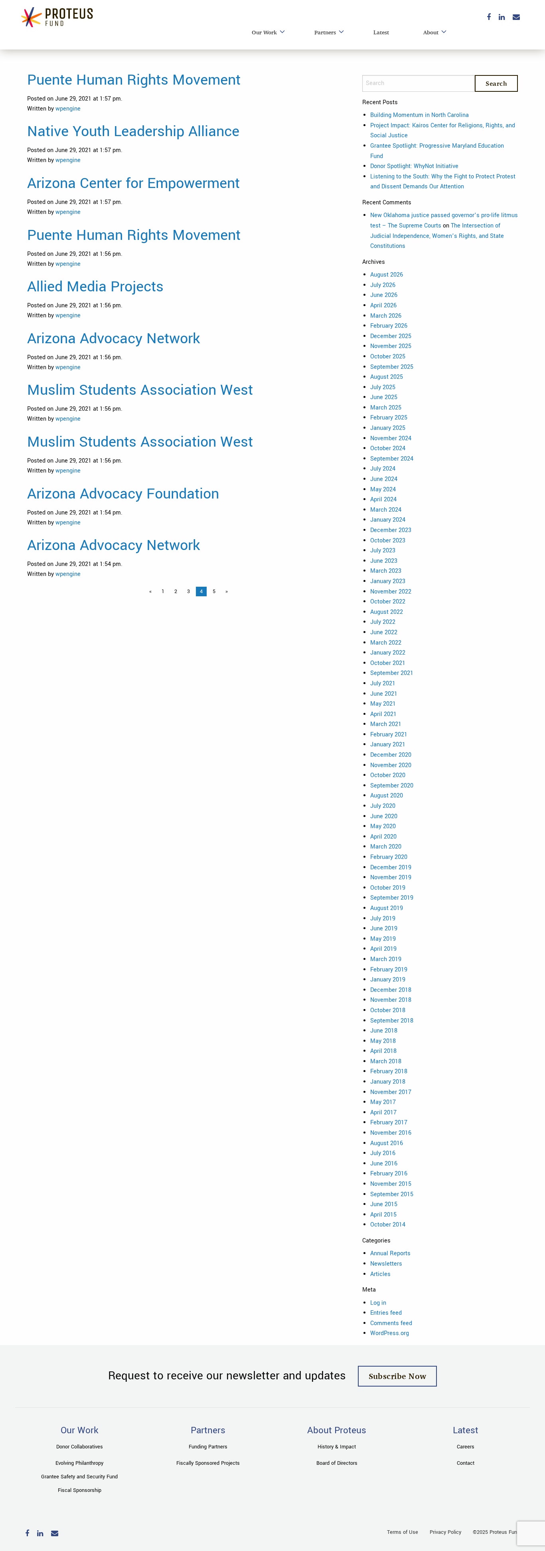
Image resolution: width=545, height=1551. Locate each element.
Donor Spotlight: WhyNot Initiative (414, 166)
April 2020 (383, 837)
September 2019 (391, 898)
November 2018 (390, 1000)
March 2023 (385, 571)
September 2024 (391, 459)
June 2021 (383, 694)
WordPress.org (389, 1333)
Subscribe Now (398, 1376)
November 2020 (390, 765)
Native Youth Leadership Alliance (133, 131)
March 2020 (385, 847)
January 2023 (387, 581)
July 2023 (382, 550)
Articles (380, 1274)
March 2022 (385, 643)
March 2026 (385, 316)
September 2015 (391, 1194)
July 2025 (382, 387)
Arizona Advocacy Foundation (123, 493)
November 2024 (390, 438)
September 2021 (391, 673)
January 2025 (387, 428)
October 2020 (387, 775)
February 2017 (388, 1122)
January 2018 (387, 1082)
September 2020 (391, 785)
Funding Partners (208, 1446)
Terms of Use (402, 1532)
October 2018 (387, 1010)
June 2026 (383, 295)
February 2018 (388, 1071)
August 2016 (386, 1143)
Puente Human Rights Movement (134, 79)
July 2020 (382, 806)
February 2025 (388, 417)
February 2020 (388, 857)
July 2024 (382, 469)
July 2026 (382, 285)
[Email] (516, 18)
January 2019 (387, 979)
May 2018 (383, 1041)
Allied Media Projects (95, 286)
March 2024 (385, 510)
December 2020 (390, 755)
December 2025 (390, 336)
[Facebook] (489, 18)
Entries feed (386, 1313)
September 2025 (391, 367)
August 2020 (386, 795)
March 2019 (385, 959)
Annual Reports (390, 1253)
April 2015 (383, 1215)
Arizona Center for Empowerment (133, 183)
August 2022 (386, 612)
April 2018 (383, 1051)
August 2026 (386, 275)
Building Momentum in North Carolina (419, 115)
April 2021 (383, 714)
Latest (381, 32)
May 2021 (383, 704)
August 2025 (386, 377)
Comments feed (391, 1323)
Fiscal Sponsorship (79, 1490)
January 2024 (387, 520)
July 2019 (382, 918)
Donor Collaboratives (79, 1446)
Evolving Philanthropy (79, 1463)
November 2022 (390, 592)
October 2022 (387, 601)
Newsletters (386, 1264)
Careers (465, 1446)
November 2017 (390, 1092)
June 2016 (383, 1163)
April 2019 (383, 949)
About (430, 32)
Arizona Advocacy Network (113, 338)
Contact (465, 1463)
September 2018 (391, 1021)
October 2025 (387, 356)
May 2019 (383, 939)
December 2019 (390, 867)
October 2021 (387, 663)
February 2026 (388, 326)
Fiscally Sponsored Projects (208, 1463)
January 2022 (387, 653)
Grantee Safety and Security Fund (79, 1476)
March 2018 (385, 1061)
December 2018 (390, 990)
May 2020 (383, 826)
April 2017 (383, 1112)
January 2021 (387, 744)
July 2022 (382, 622)
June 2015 (383, 1204)
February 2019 (388, 969)
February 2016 (388, 1173)
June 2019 (383, 928)
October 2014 (387, 1225)
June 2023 (383, 561)
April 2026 (383, 305)
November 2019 (390, 877)
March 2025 (385, 408)
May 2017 (383, 1102)
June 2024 (383, 479)
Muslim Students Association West (140, 390)
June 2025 (383, 397)
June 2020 (383, 816)
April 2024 (383, 499)
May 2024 (383, 489)
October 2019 (387, 888)
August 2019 (386, 908)
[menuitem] (266, 32)
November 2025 (390, 346)
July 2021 (382, 683)
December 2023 (390, 530)
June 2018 (383, 1031)
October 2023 (387, 540)
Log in (378, 1303)
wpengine (68, 109)
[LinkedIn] (502, 18)
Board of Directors (336, 1463)
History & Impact (337, 1446)
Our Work (264, 32)
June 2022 (383, 632)
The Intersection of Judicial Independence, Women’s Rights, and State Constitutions (437, 236)
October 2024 (387, 448)
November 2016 (390, 1133)
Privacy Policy (445, 1532)
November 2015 (390, 1184)
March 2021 (385, 724)
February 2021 (388, 734)
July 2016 (382, 1153)
